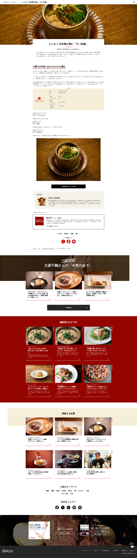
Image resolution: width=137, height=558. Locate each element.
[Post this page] (63, 241)
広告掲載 (116, 550)
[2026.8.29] (97, 336)
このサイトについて (86, 550)
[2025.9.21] (39, 459)
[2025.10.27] (39, 280)
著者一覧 (96, 550)
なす (71, 493)
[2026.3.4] (97, 459)
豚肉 (57, 490)
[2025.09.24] (97, 280)
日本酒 (64, 490)
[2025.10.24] (68, 280)
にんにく (81, 490)
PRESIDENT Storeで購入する (100, 531)
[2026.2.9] (68, 459)
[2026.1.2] (68, 336)
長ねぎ (70, 490)
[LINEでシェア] (74, 241)
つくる (39, 248)
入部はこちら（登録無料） (65, 533)
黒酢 (52, 490)
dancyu (34, 248)
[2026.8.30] (97, 374)
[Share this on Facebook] (68, 241)
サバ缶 (60, 233)
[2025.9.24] (68, 426)
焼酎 (47, 490)
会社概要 (123, 550)
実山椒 (66, 233)
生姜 (87, 490)
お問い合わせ (132, 550)
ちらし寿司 (65, 493)
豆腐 (71, 233)
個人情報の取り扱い (106, 550)
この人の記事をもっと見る (51, 226)
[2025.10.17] (39, 374)
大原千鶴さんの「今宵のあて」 (71, 49)
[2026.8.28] (39, 336)
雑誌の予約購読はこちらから (100, 534)
